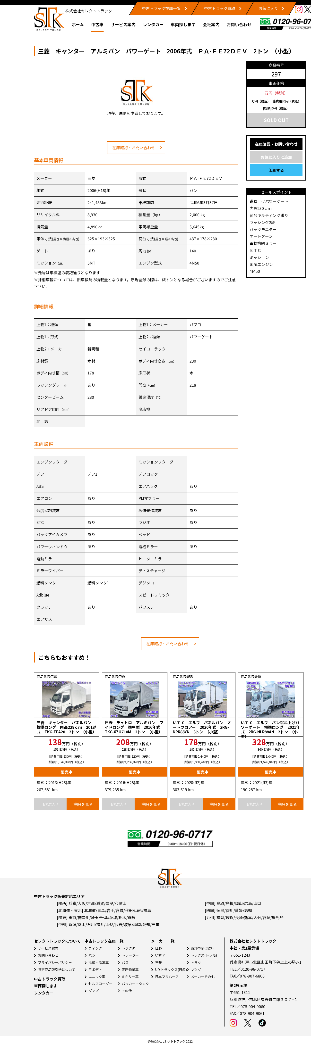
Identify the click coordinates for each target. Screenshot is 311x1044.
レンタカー (153, 24)
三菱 (158, 962)
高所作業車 (130, 969)
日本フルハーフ (167, 976)
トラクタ (128, 948)
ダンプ (93, 990)
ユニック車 (96, 976)
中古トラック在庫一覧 (161, 8)
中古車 (97, 24)
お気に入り (268, 8)
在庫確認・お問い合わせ (133, 147)
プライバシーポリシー (55, 962)
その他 (127, 990)
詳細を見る (83, 804)
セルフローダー (100, 983)
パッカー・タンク (135, 983)
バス (125, 962)
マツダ (196, 969)
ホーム (78, 24)
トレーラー (130, 955)
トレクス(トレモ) (204, 955)
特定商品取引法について (56, 969)
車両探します (183, 24)
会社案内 (211, 24)
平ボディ (95, 969)
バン (91, 955)
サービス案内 (123, 24)
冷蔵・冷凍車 (98, 962)
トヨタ (196, 962)
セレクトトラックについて (57, 941)
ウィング (95, 948)
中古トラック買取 (219, 8)
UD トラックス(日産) (171, 969)
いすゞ (160, 955)
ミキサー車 (130, 976)
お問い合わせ (239, 24)
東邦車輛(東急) (202, 948)
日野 (158, 948)
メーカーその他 (203, 976)
